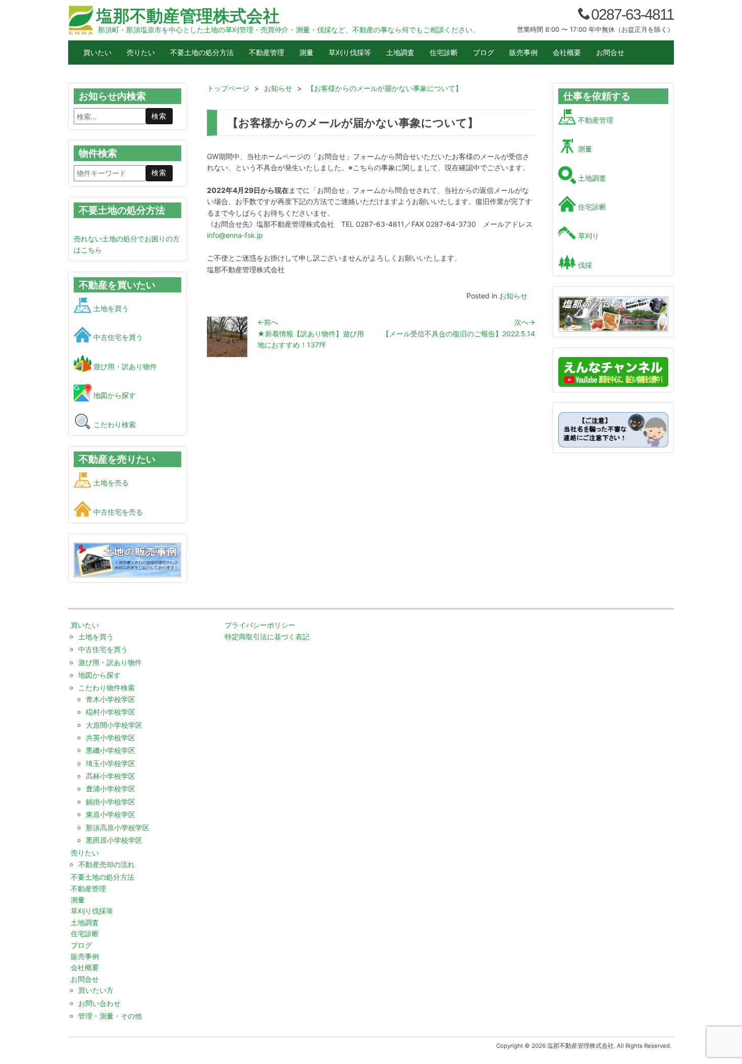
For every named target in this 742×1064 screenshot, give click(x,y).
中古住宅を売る (117, 512)
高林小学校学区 (110, 776)
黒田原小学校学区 (114, 840)
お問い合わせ (99, 1003)
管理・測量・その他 (110, 1015)
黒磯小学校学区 (110, 750)
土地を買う (110, 308)
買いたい (97, 52)
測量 (306, 52)
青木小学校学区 (110, 699)
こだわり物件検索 (106, 687)
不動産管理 (266, 52)
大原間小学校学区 (114, 725)
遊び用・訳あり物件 (124, 366)
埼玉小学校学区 (110, 763)
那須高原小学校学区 (117, 827)
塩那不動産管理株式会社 (188, 16)
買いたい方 (96, 990)
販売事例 (523, 52)
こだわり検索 (113, 424)
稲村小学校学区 (110, 711)
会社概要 (567, 52)
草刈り (587, 235)
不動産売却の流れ (106, 864)
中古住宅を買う (117, 337)
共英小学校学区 (110, 737)
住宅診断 (444, 52)
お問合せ (610, 52)
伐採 (584, 265)
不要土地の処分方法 (202, 52)
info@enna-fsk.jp (235, 235)
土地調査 (400, 52)
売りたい (141, 52)
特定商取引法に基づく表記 (267, 636)
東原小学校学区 (110, 814)
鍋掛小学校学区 (110, 801)
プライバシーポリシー (260, 625)
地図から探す (113, 395)
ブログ (483, 52)
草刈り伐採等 (350, 52)
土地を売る (110, 482)
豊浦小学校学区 (110, 788)
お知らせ (513, 295)
